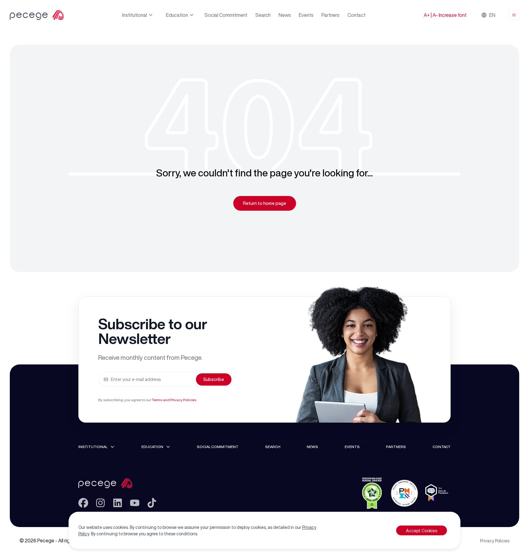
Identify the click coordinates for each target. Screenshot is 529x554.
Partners (330, 15)
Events (306, 15)
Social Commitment (225, 15)
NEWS (312, 446)
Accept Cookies (421, 530)
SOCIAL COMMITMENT (217, 446)
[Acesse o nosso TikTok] (152, 503)
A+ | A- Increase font (445, 15)
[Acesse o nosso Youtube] (135, 503)
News (285, 15)
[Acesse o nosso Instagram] (100, 503)
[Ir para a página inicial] (117, 483)
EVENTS (352, 446)
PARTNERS (396, 446)
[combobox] (489, 15)
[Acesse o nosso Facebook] (83, 503)
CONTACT (442, 446)
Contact (356, 15)
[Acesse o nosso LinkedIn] (117, 503)
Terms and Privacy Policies (174, 399)
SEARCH (272, 446)
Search (263, 15)
